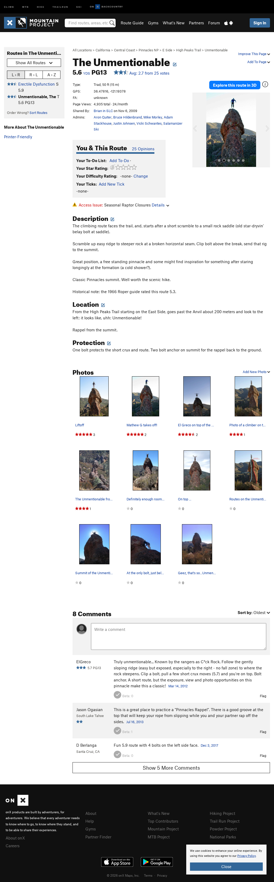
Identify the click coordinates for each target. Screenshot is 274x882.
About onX (15, 837)
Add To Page (257, 62)
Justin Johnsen (124, 123)
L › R (16, 74)
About (90, 813)
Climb (9, 6)
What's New (174, 22)
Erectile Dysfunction (36, 84)
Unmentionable (216, 50)
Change (141, 176)
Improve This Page (252, 54)
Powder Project (223, 828)
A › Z (51, 74)
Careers (13, 845)
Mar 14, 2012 (178, 686)
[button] (197, 130)
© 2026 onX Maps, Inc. (123, 875)
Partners (196, 22)
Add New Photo (255, 372)
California (103, 50)
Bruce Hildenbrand (127, 117)
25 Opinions (143, 148)
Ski (79, 6)
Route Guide (132, 22)
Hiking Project (222, 813)
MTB (25, 6)
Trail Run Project (224, 821)
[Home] (34, 23)
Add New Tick (111, 184)
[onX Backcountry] (106, 7)
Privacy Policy (246, 856)
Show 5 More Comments (171, 768)
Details (158, 204)
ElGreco (83, 661)
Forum (214, 22)
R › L (33, 74)
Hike (40, 6)
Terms (148, 875)
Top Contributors (163, 821)
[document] (226, 859)
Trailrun (60, 6)
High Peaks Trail (188, 50)
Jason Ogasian (89, 709)
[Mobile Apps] (228, 22)
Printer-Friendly (18, 136)
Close (226, 866)
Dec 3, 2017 (209, 745)
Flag (263, 696)
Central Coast (124, 50)
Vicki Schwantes (149, 123)
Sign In (259, 22)
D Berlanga (86, 745)
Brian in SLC (103, 111)
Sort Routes (38, 112)
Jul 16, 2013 (135, 722)
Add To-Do (119, 160)
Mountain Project (163, 828)
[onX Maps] (17, 804)
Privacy (162, 875)
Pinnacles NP (149, 50)
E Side (167, 50)
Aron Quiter (103, 117)
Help (89, 821)
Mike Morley (152, 117)
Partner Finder (98, 836)
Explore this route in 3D (235, 85)
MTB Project (159, 836)
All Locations (82, 50)
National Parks (223, 836)
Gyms (153, 22)
